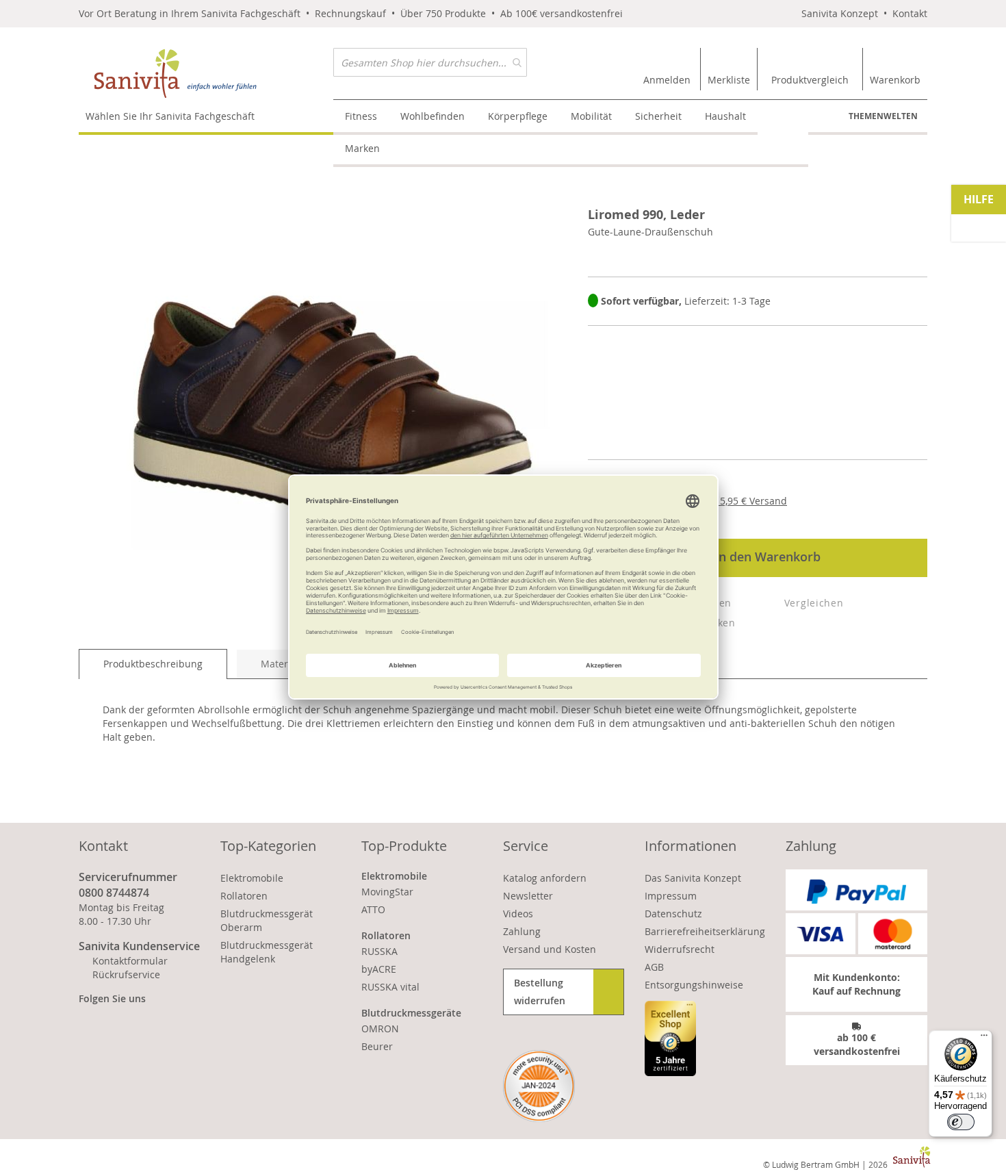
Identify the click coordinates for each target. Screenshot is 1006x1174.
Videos (518, 913)
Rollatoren (244, 895)
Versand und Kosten (549, 949)
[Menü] (984, 1038)
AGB (654, 966)
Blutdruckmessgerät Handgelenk (266, 952)
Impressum (671, 895)
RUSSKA (379, 951)
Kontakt (909, 13)
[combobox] (430, 62)
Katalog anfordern (544, 877)
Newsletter (528, 895)
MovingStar (387, 891)
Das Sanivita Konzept (693, 877)
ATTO (373, 909)
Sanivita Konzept (839, 13)
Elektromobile (251, 877)
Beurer (377, 1046)
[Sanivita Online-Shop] (206, 73)
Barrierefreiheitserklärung (705, 931)
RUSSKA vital (390, 986)
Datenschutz (673, 913)
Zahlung (522, 931)
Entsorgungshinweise (694, 984)
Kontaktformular (130, 960)
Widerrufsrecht (679, 949)
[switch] (961, 1122)
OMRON (380, 1028)
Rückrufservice (126, 974)
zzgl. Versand (742, 500)
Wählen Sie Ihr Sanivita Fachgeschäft (170, 116)
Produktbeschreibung (153, 663)
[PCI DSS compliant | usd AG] (539, 1086)
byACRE (378, 968)
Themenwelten (883, 116)
